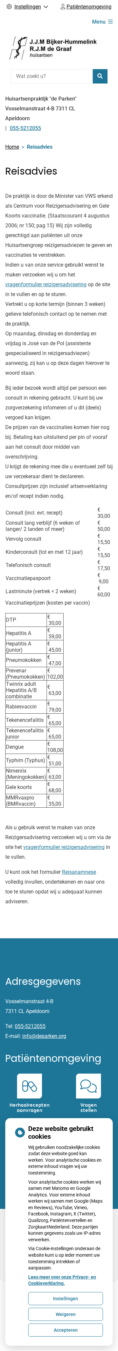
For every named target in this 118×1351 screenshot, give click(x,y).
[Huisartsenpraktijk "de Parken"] (54, 48)
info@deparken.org (44, 1036)
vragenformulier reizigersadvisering (46, 284)
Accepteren (66, 1330)
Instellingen (65, 1298)
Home (12, 147)
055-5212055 (30, 1026)
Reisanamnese (79, 872)
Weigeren (66, 1314)
